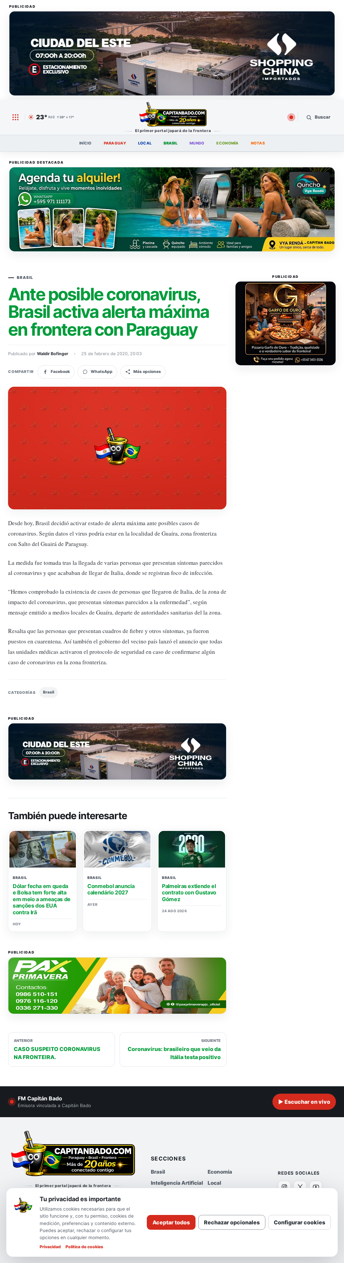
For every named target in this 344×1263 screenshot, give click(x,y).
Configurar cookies (299, 1222)
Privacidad (50, 1246)
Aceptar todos (171, 1222)
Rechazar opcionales (232, 1222)
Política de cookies (84, 1246)
